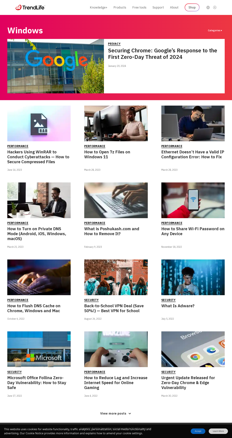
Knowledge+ (98, 7)
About (174, 7)
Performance (17, 146)
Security (91, 300)
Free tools (139, 7)
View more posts (113, 413)
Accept (198, 431)
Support (158, 7)
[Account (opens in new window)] (215, 7)
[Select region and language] (208, 7)
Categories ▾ (215, 30)
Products (119, 7)
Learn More (218, 431)
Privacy (114, 43)
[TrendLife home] (30, 7)
